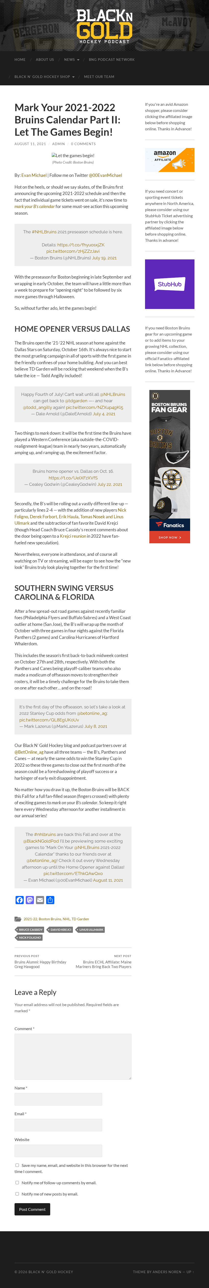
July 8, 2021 (95, 726)
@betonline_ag (92, 713)
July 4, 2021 (104, 413)
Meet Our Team (99, 77)
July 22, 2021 (109, 484)
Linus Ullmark (91, 929)
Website (22, 1139)
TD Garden (80, 919)
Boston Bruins (50, 919)
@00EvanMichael (105, 175)
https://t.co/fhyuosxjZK (80, 244)
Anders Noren (167, 1272)
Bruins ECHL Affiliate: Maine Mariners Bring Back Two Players (104, 961)
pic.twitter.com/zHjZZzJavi (73, 251)
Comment (24, 1028)
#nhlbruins (45, 834)
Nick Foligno (30, 937)
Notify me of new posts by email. (50, 1193)
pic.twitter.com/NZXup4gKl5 (94, 407)
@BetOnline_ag (29, 752)
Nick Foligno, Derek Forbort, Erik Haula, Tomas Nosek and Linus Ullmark (70, 516)
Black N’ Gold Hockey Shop (42, 77)
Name (21, 1087)
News (69, 59)
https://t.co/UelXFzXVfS (73, 477)
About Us (45, 59)
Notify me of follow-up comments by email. (59, 1182)
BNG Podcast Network (112, 59)
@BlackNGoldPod (41, 841)
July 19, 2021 (104, 257)
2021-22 (30, 919)
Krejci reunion (73, 536)
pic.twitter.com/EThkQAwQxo (73, 873)
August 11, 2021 (30, 144)
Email (21, 1113)
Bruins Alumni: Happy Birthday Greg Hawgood (40, 961)
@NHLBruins (112, 394)
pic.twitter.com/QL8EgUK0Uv (49, 719)
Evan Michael (34, 175)
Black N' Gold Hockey (51, 1272)
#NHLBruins (44, 231)
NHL (66, 919)
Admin (58, 144)
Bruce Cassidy (31, 929)
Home (20, 59)
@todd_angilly (37, 407)
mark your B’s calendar (35, 206)
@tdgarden (76, 400)
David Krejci (61, 929)
